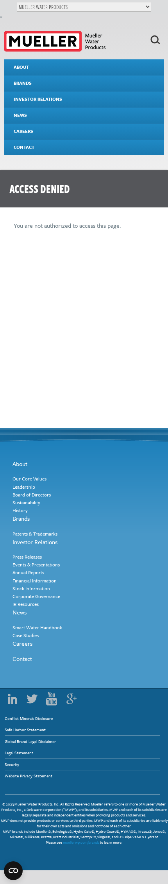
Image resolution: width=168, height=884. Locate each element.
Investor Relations (38, 99)
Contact (24, 147)
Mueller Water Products (54, 41)
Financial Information (35, 580)
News (20, 115)
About (21, 67)
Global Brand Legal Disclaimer (30, 741)
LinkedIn (12, 699)
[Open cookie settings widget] (13, 870)
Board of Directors (32, 494)
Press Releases (27, 556)
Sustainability (26, 502)
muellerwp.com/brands (81, 842)
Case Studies (26, 635)
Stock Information (31, 588)
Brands (23, 83)
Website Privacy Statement (28, 776)
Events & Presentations (36, 564)
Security (12, 764)
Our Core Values (29, 478)
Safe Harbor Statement (25, 730)
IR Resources (26, 603)
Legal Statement (19, 753)
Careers (23, 131)
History (20, 510)
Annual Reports (28, 572)
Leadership (24, 486)
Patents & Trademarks (35, 533)
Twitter (32, 699)
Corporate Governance (36, 596)
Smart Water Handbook (37, 627)
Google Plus (71, 699)
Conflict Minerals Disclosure (29, 718)
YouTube (51, 699)
